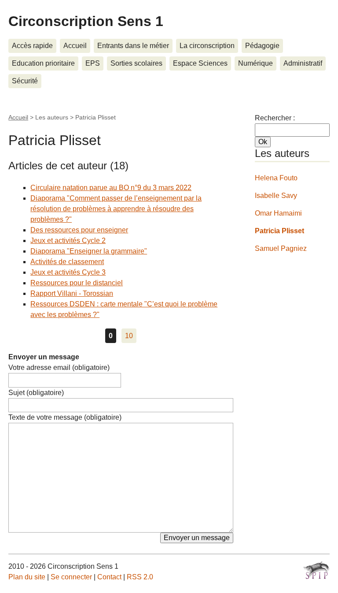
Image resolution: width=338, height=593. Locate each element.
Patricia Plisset (279, 231)
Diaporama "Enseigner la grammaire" (88, 251)
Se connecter (71, 577)
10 (129, 335)
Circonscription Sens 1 (85, 21)
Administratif (302, 63)
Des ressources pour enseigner (79, 230)
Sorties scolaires (136, 63)
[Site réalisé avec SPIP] (316, 570)
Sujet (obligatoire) (36, 392)
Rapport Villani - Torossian (71, 293)
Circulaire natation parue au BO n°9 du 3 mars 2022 (110, 187)
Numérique (255, 63)
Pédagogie (262, 45)
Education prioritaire (43, 63)
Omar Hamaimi (278, 213)
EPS (92, 63)
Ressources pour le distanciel (76, 283)
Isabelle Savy (276, 195)
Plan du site (26, 577)
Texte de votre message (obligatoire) (64, 417)
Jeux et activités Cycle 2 (68, 240)
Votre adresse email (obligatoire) (59, 367)
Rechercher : (275, 118)
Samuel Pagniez (281, 248)
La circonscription (207, 45)
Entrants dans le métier (133, 45)
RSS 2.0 (140, 577)
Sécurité (25, 81)
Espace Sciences (200, 63)
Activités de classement (67, 261)
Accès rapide (32, 45)
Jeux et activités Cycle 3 (68, 272)
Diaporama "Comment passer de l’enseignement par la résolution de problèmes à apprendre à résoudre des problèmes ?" (116, 208)
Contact (109, 577)
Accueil (75, 45)
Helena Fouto (276, 178)
